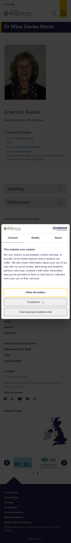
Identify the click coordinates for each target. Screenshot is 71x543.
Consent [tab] (13, 237)
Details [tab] (36, 237)
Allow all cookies (35, 292)
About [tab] (58, 237)
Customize (33, 302)
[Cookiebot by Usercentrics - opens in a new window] (52, 229)
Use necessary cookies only (35, 311)
